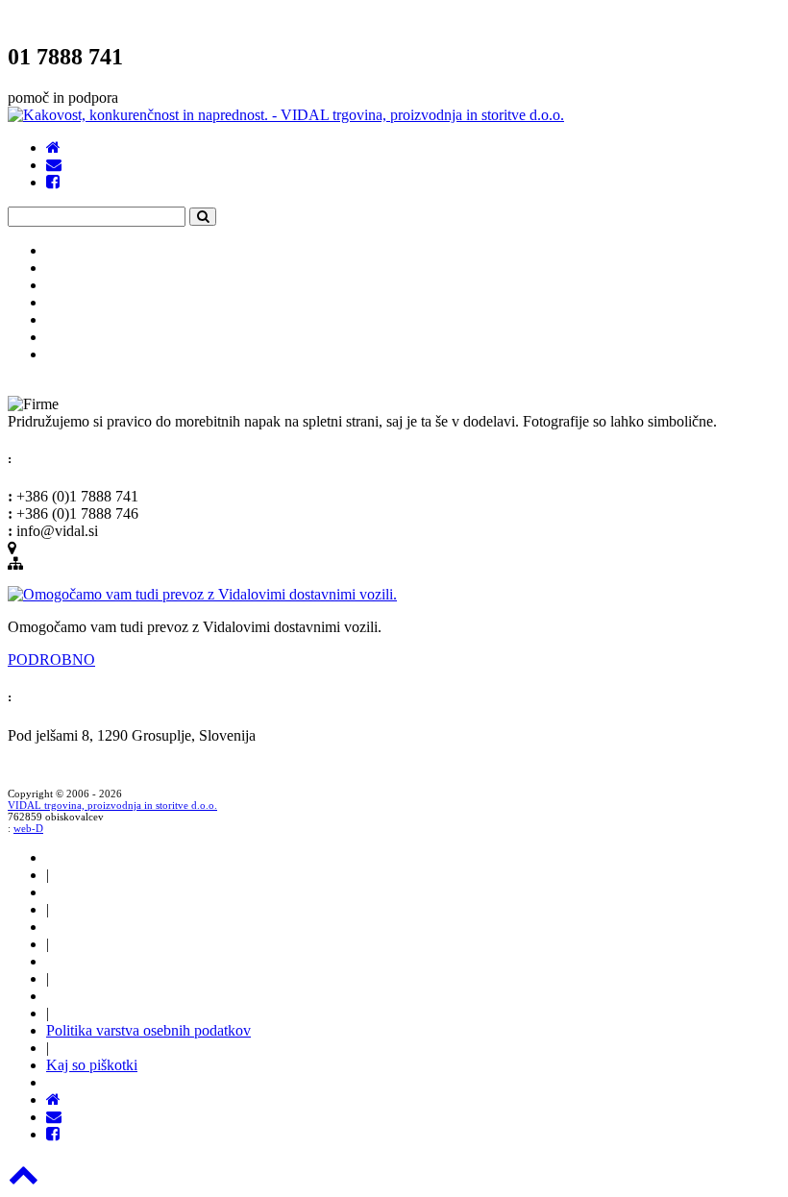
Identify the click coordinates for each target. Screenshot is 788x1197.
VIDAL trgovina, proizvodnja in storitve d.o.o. (112, 805)
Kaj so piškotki (91, 1065)
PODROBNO (51, 659)
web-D (28, 828)
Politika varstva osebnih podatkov (148, 1030)
